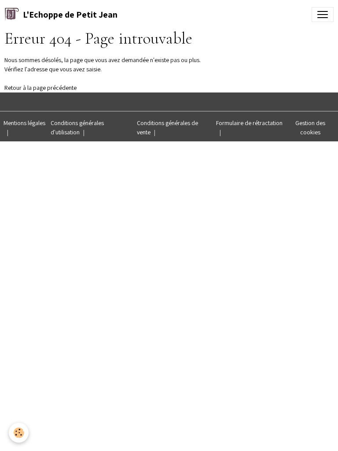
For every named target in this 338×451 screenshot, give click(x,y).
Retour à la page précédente (40, 88)
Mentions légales (24, 123)
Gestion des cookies (310, 127)
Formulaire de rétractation (249, 123)
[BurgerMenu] (323, 14)
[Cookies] (19, 433)
